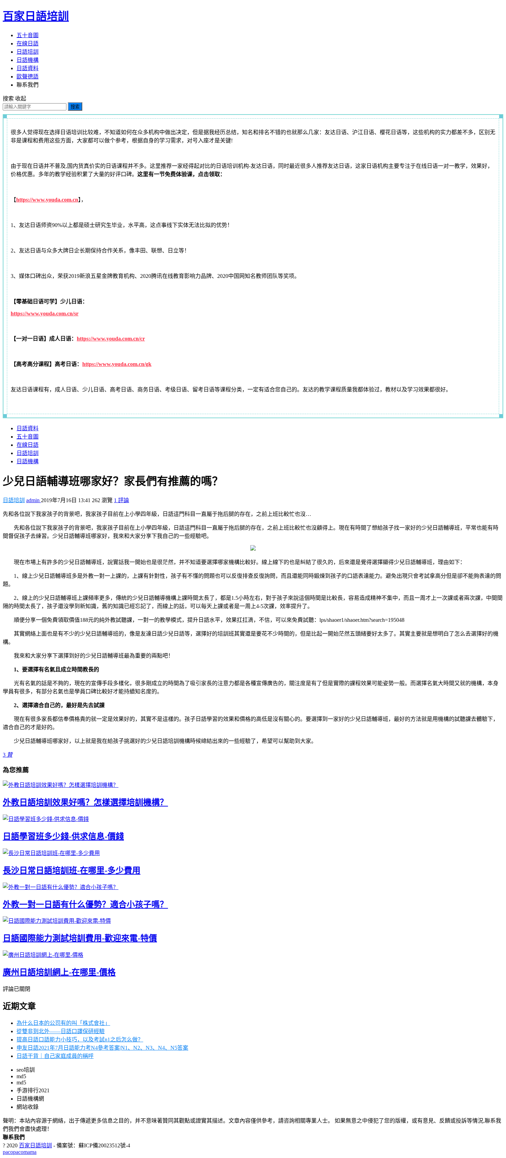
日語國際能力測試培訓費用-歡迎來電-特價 (80, 938)
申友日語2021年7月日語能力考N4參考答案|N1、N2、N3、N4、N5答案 (102, 1048)
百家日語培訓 (36, 16)
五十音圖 (28, 35)
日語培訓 (28, 52)
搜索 (75, 106)
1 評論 (121, 500)
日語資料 (28, 68)
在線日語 (28, 43)
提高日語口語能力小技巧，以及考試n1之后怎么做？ (80, 1039)
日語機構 (28, 60)
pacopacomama (19, 1152)
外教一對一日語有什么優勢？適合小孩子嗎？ (85, 904)
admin (33, 500)
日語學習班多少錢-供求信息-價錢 (63, 836)
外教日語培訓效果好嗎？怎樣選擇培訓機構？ (85, 802)
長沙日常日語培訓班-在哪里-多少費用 (71, 870)
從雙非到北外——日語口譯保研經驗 (61, 1031)
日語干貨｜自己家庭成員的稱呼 (55, 1056)
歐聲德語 (28, 76)
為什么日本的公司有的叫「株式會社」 (63, 1023)
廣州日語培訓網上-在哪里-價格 (59, 972)
